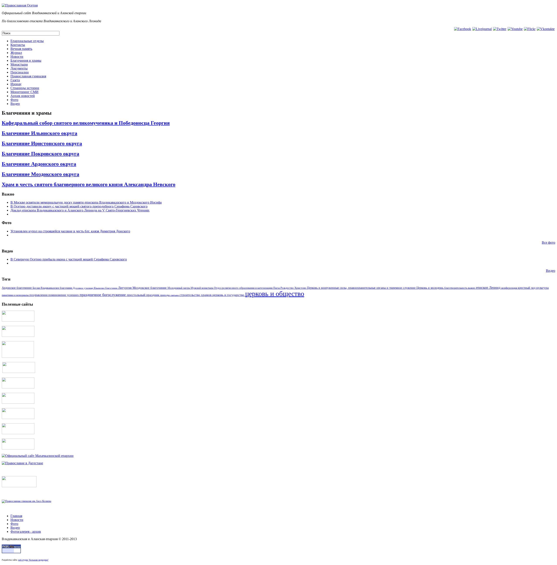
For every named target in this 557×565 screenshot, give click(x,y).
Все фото (548, 242)
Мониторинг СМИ (24, 92)
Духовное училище (83, 288)
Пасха (276, 287)
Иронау (16, 84)
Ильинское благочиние (106, 288)
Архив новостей (22, 96)
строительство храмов (196, 295)
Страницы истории (24, 88)
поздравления (38, 295)
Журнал (16, 52)
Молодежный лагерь (179, 288)
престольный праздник (143, 295)
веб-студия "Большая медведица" (33, 560)
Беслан (37, 287)
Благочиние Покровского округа (40, 154)
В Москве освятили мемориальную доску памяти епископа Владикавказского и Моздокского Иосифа (86, 202)
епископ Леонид (488, 287)
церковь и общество (274, 294)
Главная (16, 516)
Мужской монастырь (202, 288)
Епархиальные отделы (27, 41)
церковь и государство (228, 295)
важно (472, 287)
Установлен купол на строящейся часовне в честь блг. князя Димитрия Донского (70, 231)
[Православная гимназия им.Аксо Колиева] (26, 501)
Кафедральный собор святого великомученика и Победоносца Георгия (86, 123)
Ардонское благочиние (17, 287)
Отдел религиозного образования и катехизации (243, 287)
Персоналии (19, 72)
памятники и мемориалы (15, 295)
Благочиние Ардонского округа (39, 164)
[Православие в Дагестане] (22, 463)
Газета (15, 80)
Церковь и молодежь (430, 287)
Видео (15, 104)
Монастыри (19, 64)
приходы (165, 295)
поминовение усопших (64, 295)
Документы (19, 68)
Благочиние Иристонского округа (42, 143)
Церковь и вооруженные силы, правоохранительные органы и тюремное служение (361, 287)
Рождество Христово (293, 287)
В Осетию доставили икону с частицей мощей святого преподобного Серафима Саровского (79, 206)
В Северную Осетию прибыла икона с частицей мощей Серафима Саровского (68, 259)
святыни (175, 295)
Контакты (17, 45)
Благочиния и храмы (25, 60)
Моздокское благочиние (150, 287)
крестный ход (527, 287)
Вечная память (21, 49)
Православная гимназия (28, 76)
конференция (509, 287)
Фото (14, 100)
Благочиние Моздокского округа (40, 174)
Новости (16, 56)
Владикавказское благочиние (57, 287)
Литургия (125, 287)
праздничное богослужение (103, 295)
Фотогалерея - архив (25, 531)
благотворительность (456, 287)
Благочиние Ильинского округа (39, 133)
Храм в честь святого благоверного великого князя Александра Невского (88, 184)
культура (542, 287)
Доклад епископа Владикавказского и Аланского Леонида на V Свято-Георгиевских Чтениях (79, 210)
